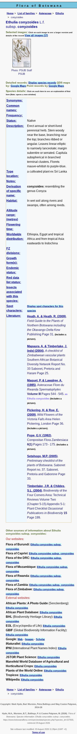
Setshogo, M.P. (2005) (42, 456)
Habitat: (11, 200)
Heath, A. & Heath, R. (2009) (46, 316)
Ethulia (60, 13)
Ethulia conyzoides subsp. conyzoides (51, 553)
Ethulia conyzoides (17, 608)
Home (10, 13)
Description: (15, 125)
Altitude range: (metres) (12, 215)
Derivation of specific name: (13, 191)
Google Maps (18, 85)
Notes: (11, 181)
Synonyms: (14, 100)
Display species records (42, 82)
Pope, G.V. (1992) (39, 435)
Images (29, 639)
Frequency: (14, 115)
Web (20, 639)
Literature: (13, 315)
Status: (11, 120)
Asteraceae (45, 13)
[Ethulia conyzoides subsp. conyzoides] (22, 52)
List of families (26, 13)
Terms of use (38, 732)
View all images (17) (36, 35)
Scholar (40, 639)
